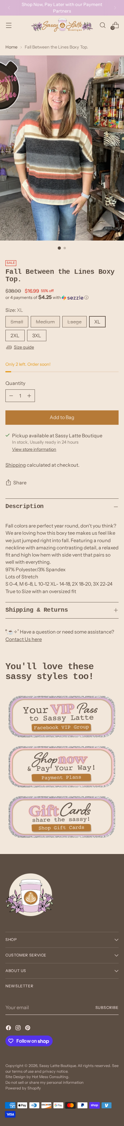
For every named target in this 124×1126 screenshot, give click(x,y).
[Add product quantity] (29, 396)
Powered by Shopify (23, 1088)
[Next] (115, 8)
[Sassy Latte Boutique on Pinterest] (28, 1029)
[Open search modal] (102, 25)
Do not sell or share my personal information (44, 1082)
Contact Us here (23, 639)
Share (19, 483)
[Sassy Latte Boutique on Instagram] (18, 1029)
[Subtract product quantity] (11, 396)
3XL (36, 335)
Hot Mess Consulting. (50, 1076)
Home (11, 47)
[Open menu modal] (8, 25)
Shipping (15, 465)
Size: (14, 310)
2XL (15, 335)
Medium (45, 322)
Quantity (15, 383)
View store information (34, 449)
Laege (74, 322)
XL (97, 322)
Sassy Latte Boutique (57, 1065)
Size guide (24, 347)
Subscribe (107, 1007)
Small (17, 322)
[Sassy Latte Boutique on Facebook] (9, 1029)
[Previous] (9, 8)
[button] (62, 297)
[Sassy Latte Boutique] (62, 25)
